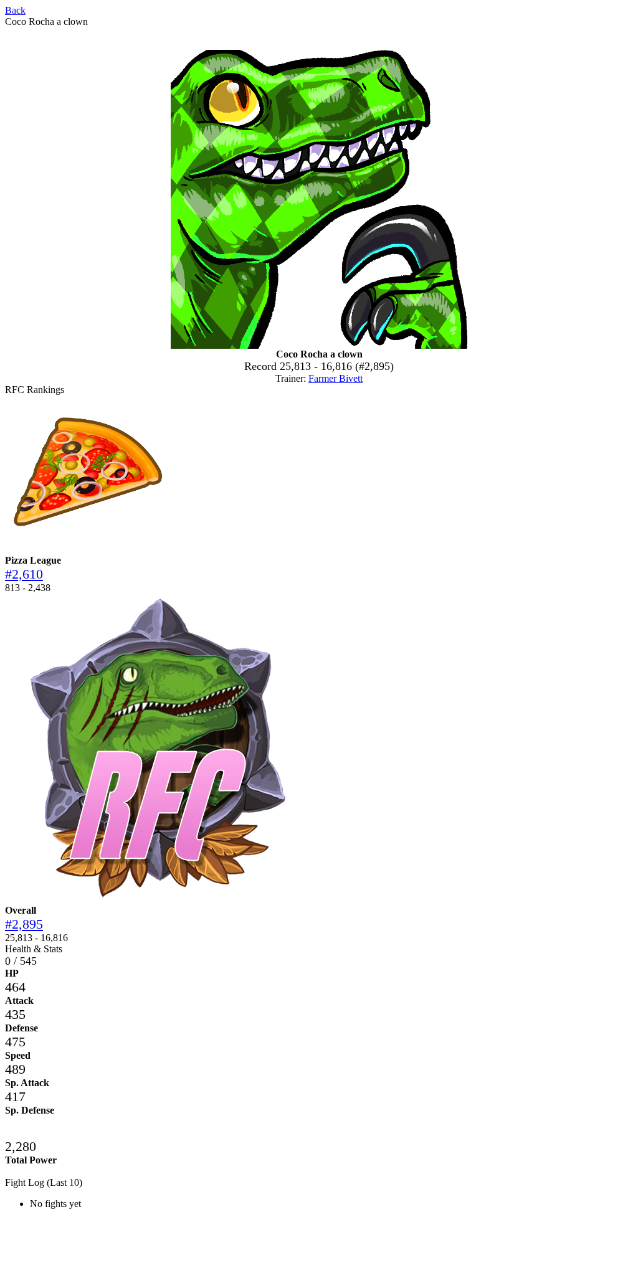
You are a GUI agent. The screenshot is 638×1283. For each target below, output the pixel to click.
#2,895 (24, 924)
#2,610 (24, 574)
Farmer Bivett (335, 378)
